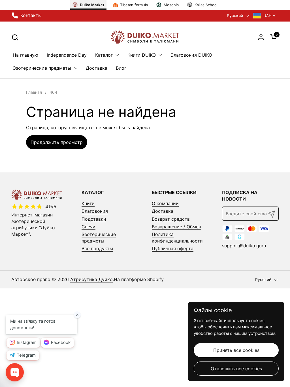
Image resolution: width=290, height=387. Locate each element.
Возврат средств (171, 219)
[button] (14, 37)
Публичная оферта (172, 248)
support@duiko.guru (244, 245)
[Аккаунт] (261, 37)
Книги (88, 203)
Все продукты (97, 248)
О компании (165, 203)
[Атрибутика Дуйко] (145, 37)
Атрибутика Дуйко (91, 279)
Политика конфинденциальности (177, 237)
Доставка (162, 211)
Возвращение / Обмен (176, 226)
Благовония (95, 211)
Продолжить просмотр (57, 142)
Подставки (94, 219)
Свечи (88, 226)
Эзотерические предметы (99, 237)
